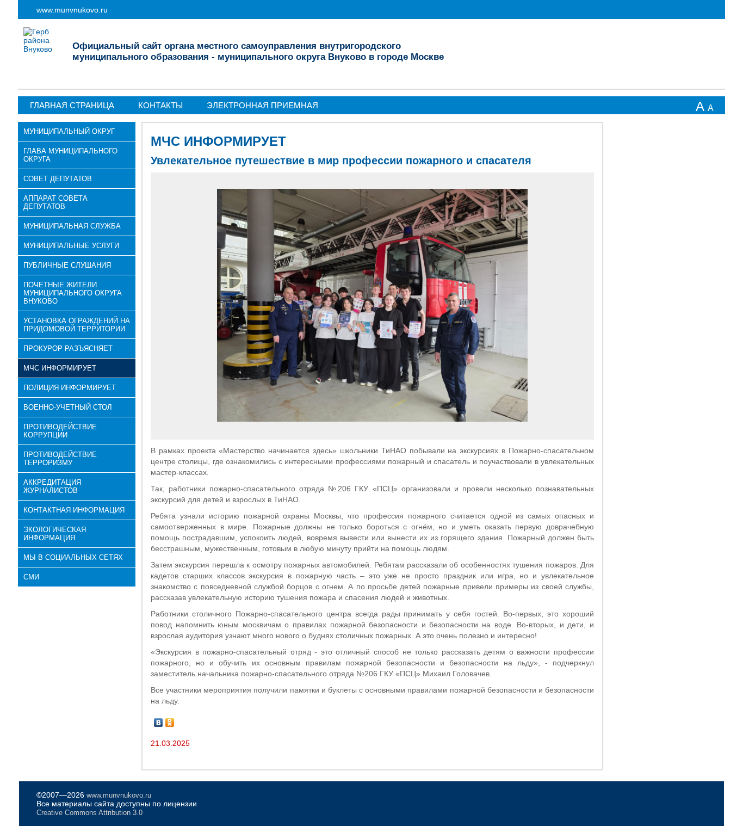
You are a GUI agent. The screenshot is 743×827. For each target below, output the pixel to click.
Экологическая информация (54, 534)
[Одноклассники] (170, 722)
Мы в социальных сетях (73, 557)
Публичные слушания (67, 265)
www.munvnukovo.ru (72, 9)
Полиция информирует (69, 388)
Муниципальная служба (72, 226)
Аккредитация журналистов (52, 486)
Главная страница (72, 105)
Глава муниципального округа (70, 155)
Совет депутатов (57, 179)
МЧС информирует (59, 368)
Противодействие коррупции (60, 431)
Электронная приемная (262, 105)
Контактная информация (74, 510)
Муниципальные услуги (71, 246)
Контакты (160, 105)
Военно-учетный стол (67, 407)
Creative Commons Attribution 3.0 (89, 813)
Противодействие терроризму (60, 458)
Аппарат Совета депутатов (55, 202)
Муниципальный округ (69, 131)
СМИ (31, 577)
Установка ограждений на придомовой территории (76, 325)
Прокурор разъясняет (68, 348)
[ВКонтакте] (158, 722)
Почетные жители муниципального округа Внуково (72, 293)
